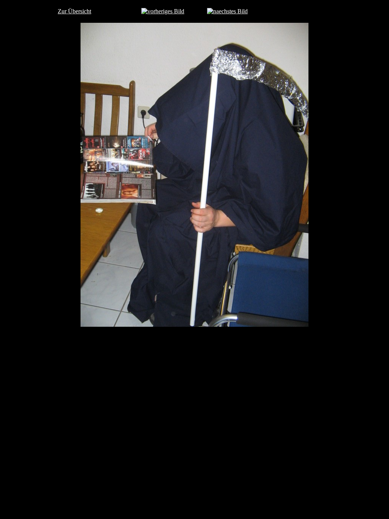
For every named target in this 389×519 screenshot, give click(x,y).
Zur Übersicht (74, 11)
